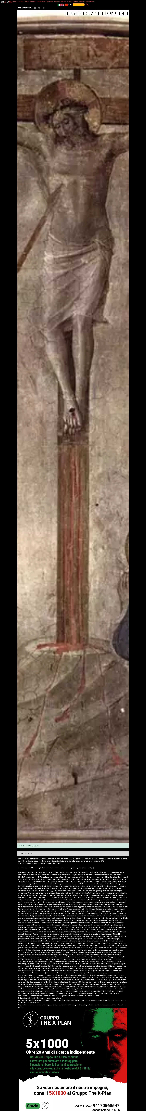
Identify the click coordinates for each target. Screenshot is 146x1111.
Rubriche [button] (32, 1)
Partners (76, 1)
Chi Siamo (20, 1)
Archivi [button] (63, 1)
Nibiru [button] (26, 1)
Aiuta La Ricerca (90, 1)
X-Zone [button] (69, 1)
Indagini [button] (56, 1)
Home (14, 1)
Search (70, 4)
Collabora (81, 1)
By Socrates (50, 1)
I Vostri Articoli (41, 1)
